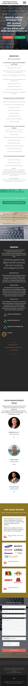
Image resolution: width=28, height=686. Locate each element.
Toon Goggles (14, 350)
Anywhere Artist (13, 344)
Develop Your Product (14, 314)
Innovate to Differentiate (15, 326)
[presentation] (4, 315)
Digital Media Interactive (10, 1)
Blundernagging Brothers (13, 347)
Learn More (8, 37)
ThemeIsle (19, 683)
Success (9, 332)
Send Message (14, 650)
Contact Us (20, 37)
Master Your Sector (13, 320)
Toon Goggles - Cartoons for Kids (14, 202)
